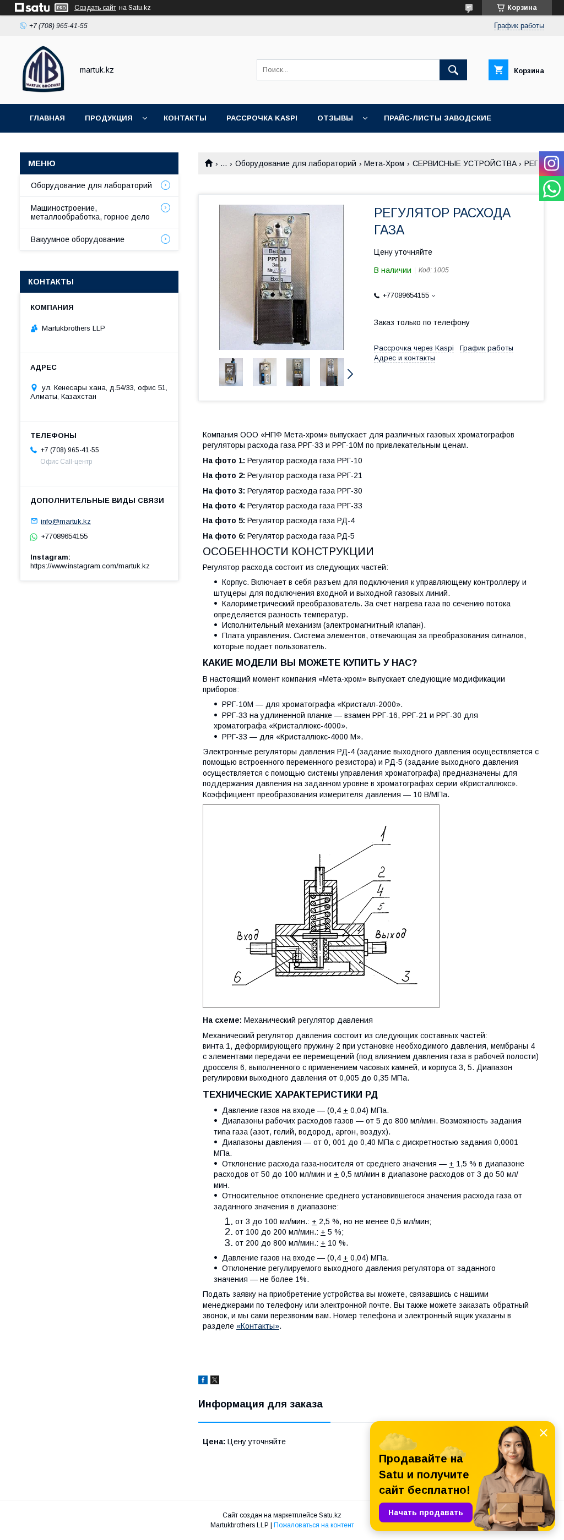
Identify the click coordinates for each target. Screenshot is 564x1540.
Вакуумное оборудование (77, 239)
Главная (47, 118)
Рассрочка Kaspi (261, 118)
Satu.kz (330, 1515)
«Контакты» (257, 1326)
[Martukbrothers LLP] (43, 89)
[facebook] (203, 1381)
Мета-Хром (384, 163)
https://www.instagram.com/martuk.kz (90, 566)
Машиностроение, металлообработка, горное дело (90, 212)
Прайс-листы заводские (437, 118)
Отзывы (335, 118)
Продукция (109, 118)
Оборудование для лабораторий (295, 163)
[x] (214, 1381)
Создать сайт (95, 8)
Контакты (185, 118)
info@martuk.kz (66, 521)
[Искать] (453, 69)
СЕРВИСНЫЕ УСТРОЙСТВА (465, 163)
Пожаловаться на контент (314, 1525)
